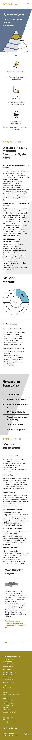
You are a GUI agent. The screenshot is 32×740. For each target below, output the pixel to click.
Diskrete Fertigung (9, 661)
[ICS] (26, 733)
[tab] (16, 394)
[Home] (10, 4)
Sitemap (10, 722)
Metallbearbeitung (8, 675)
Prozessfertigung (8, 659)
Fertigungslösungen (11, 657)
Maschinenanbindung (17, 405)
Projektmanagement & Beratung (17, 418)
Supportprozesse (8, 664)
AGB (15, 722)
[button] (22, 642)
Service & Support (16, 429)
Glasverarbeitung (8, 679)
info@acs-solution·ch (9, 712)
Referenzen (7, 670)
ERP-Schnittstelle (16, 412)
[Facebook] (12, 718)
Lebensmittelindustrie (9, 672)
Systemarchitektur (16, 399)
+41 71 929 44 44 (8, 710)
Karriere (5, 690)
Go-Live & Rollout (16, 425)
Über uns (5, 685)
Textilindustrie (7, 677)
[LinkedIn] (4, 718)
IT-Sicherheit (13, 394)
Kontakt (6, 698)
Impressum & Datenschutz (11, 694)
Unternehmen (8, 683)
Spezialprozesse (8, 666)
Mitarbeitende (7, 688)
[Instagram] (8, 718)
